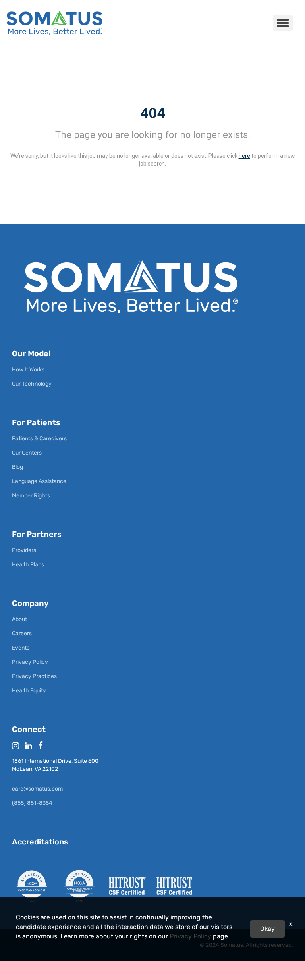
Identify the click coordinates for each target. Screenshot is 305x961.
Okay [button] (267, 928)
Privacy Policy (190, 936)
